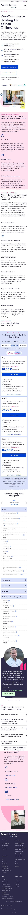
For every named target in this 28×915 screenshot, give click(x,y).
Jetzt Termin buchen (8, 73)
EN (15, 912)
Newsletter (5, 861)
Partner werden (19, 851)
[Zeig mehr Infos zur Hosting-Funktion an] (17, 513)
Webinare (4, 864)
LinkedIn (17, 882)
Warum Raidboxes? (20, 859)
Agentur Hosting (19, 843)
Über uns (17, 861)
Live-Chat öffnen (10, 775)
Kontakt (17, 866)
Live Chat (4, 879)
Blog (3, 859)
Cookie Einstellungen (7, 898)
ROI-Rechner (5, 868)
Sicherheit (4, 850)
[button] (25, 345)
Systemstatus (6, 884)
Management (5, 845)
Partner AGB (18, 853)
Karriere (17, 864)
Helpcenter (5, 882)
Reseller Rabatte (19, 845)
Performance (5, 843)
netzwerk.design (17, 690)
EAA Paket (5, 866)
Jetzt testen (14, 374)
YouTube (17, 884)
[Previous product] (1, 503)
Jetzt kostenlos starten (9, 67)
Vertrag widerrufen (7, 888)
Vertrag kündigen (6, 886)
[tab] (5, 345)
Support (4, 848)
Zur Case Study (8, 693)
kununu (17, 886)
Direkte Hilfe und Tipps (12, 799)
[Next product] (26, 503)
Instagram (18, 879)
